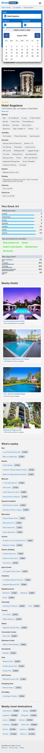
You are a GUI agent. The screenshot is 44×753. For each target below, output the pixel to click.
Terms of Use (13, 748)
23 (6, 56)
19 (22, 53)
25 (17, 56)
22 (38, 53)
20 (27, 53)
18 (17, 53)
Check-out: (26, 21)
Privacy (21, 748)
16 (6, 53)
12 (22, 50)
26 (22, 56)
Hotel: (5, 12)
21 (32, 53)
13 (27, 50)
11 (17, 50)
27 (27, 56)
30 (6, 59)
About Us (4, 748)
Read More (18, 745)
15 (38, 50)
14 (32, 50)
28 (32, 56)
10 (11, 50)
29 (38, 56)
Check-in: (6, 21)
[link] (10, 3)
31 (11, 59)
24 (11, 56)
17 (11, 53)
